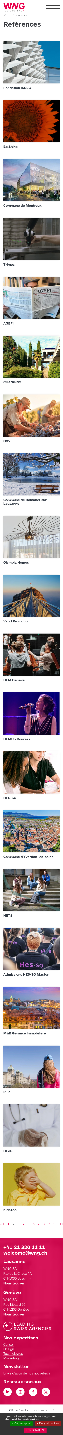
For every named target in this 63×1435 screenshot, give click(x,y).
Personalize (35, 1430)
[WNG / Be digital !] (15, 7)
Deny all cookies (48, 1423)
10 (54, 1224)
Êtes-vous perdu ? (43, 1410)
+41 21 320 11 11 (24, 1247)
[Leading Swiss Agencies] (27, 1326)
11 (61, 1224)
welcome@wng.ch (25, 1253)
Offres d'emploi (18, 1410)
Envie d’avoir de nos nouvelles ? (26, 1373)
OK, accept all (22, 1423)
